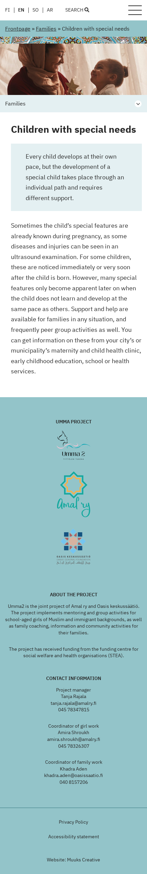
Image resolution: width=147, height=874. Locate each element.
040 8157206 (73, 782)
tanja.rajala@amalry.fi (73, 703)
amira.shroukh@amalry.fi (73, 739)
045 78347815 (73, 710)
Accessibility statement (73, 836)
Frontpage (17, 28)
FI (7, 10)
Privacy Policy (73, 822)
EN (21, 10)
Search (74, 10)
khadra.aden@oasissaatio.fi (73, 775)
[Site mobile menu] (135, 10)
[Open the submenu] (138, 103)
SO (35, 10)
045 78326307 (73, 746)
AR (50, 10)
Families (46, 28)
